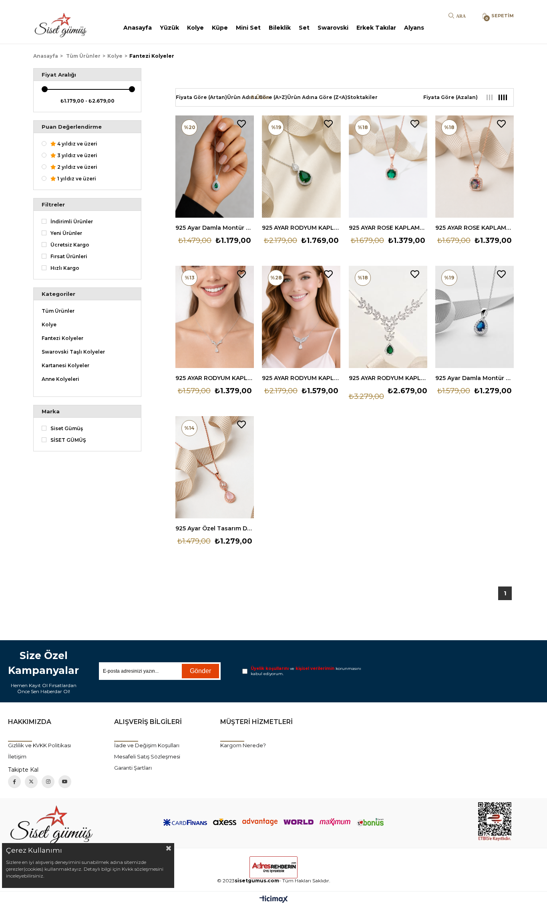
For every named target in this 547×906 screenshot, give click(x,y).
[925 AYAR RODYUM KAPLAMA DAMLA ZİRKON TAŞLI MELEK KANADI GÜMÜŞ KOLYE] (301, 317)
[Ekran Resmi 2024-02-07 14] (52, 823)
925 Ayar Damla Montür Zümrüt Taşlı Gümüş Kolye (214, 227)
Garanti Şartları (133, 767)
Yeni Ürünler (66, 233)
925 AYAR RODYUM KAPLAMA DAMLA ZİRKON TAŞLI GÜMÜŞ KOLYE (214, 378)
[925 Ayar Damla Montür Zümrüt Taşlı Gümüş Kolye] (214, 166)
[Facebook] (14, 781)
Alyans (414, 27)
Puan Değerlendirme (72, 126)
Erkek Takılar (376, 27)
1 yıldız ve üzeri (76, 179)
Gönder (200, 670)
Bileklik (280, 27)
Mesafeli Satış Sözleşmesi (147, 756)
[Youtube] (64, 781)
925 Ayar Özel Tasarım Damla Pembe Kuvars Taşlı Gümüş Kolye (214, 528)
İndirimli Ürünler (71, 221)
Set (304, 27)
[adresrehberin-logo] (273, 867)
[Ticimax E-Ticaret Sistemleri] (273, 900)
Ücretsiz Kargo (69, 245)
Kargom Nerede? (243, 745)
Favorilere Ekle (241, 123)
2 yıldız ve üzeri (76, 167)
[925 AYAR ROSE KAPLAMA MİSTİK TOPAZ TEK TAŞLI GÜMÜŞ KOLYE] (474, 166)
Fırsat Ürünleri (68, 256)
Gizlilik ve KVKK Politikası (39, 745)
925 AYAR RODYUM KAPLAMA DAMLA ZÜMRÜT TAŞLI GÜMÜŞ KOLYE (301, 227)
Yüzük (169, 27)
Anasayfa (137, 27)
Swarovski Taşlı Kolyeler (73, 352)
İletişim (17, 756)
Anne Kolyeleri (60, 379)
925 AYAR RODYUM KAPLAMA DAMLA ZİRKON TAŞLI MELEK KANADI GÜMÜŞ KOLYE (301, 378)
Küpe (220, 27)
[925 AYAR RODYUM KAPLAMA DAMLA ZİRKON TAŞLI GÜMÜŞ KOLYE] (214, 317)
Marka (51, 411)
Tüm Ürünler (58, 311)
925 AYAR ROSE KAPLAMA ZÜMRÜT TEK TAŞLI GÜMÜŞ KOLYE (388, 227)
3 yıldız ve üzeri (76, 155)
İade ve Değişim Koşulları (146, 745)
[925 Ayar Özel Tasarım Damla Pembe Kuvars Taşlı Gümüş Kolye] (214, 467)
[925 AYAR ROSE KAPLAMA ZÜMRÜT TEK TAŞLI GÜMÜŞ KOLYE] (388, 166)
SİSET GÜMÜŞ (68, 440)
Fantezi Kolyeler (62, 338)
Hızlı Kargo (64, 268)
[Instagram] (48, 781)
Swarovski (333, 27)
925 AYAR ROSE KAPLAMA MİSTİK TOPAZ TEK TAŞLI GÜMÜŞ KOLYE (474, 227)
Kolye (195, 27)
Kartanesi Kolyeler (65, 365)
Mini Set (248, 27)
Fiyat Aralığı (59, 74)
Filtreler (53, 204)
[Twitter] (31, 781)
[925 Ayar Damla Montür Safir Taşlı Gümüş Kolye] (474, 317)
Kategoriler (58, 294)
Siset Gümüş (66, 428)
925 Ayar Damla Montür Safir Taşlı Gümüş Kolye (474, 378)
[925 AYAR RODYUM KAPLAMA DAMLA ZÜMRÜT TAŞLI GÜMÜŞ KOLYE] (301, 166)
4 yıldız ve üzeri (76, 144)
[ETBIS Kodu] (494, 821)
